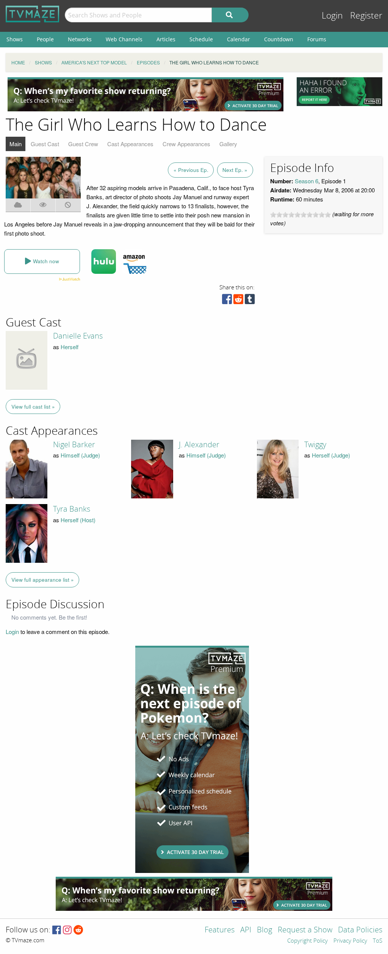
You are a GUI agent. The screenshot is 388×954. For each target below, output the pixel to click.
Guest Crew (83, 144)
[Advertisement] (145, 94)
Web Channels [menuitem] (124, 39)
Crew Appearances (186, 144)
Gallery (228, 144)
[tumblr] (250, 301)
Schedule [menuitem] (201, 39)
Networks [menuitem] (80, 39)
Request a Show (305, 930)
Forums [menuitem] (316, 39)
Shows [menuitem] (14, 39)
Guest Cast (45, 144)
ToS (377, 941)
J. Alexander (199, 444)
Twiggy (315, 444)
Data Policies (360, 930)
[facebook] (227, 301)
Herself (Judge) (331, 455)
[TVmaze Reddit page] (78, 930)
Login (332, 16)
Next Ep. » (234, 169)
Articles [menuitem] (165, 39)
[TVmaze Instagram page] (67, 930)
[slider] (300, 215)
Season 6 (306, 181)
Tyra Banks (71, 509)
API (245, 930)
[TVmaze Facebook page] (56, 930)
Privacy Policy (350, 941)
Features (220, 930)
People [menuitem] (45, 39)
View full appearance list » (42, 579)
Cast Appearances (130, 144)
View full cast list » (33, 406)
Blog (264, 930)
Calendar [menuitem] (238, 39)
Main (15, 144)
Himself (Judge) (80, 455)
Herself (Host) (78, 520)
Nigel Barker (74, 444)
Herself (69, 347)
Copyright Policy (307, 941)
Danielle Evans (78, 335)
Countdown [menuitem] (278, 39)
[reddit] (238, 301)
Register (366, 16)
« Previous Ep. (191, 169)
